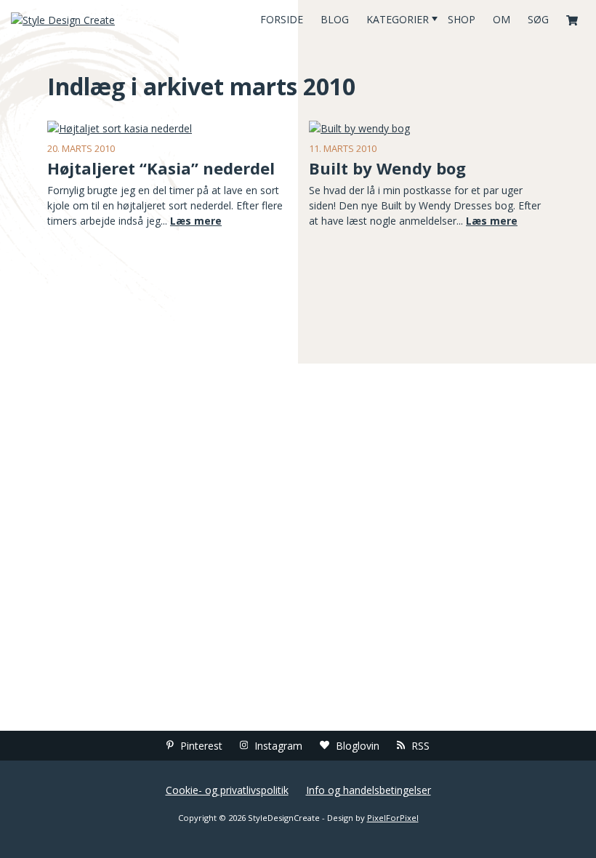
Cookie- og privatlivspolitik (227, 790)
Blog (335, 19)
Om (501, 19)
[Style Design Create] (99, 19)
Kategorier (397, 19)
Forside (281, 19)
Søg (538, 19)
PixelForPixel (393, 817)
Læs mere (196, 221)
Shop (461, 19)
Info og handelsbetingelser (368, 790)
